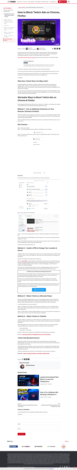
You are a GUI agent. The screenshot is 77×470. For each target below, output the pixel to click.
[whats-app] (69, 467)
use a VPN (24, 261)
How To (23, 7)
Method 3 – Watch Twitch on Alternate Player (8, 33)
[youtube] (67, 467)
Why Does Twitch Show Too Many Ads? (8, 11)
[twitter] (52, 49)
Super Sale (63, 1)
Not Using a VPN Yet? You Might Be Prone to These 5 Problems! (36, 334)
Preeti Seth (50, 384)
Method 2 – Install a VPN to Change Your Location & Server (9, 29)
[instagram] (64, 467)
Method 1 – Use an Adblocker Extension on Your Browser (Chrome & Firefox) (8, 21)
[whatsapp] (59, 49)
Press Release (38, 1)
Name (19, 424)
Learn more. (51, 468)
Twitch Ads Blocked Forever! (8, 40)
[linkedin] (35, 49)
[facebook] (55, 49)
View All (66, 441)
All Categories (52, 1)
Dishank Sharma (31, 49)
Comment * (20, 414)
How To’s (25, 1)
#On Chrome (6, 25)
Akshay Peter (41, 49)
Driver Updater (31, 1)
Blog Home (19, 1)
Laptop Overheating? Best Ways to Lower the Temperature (49, 379)
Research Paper (45, 1)
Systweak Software (17, 467)
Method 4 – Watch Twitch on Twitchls (8, 36)
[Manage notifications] (74, 467)
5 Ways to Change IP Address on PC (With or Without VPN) (36, 353)
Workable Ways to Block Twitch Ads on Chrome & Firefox (9, 15)
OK (57, 468)
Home (20, 7)
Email (19, 428)
